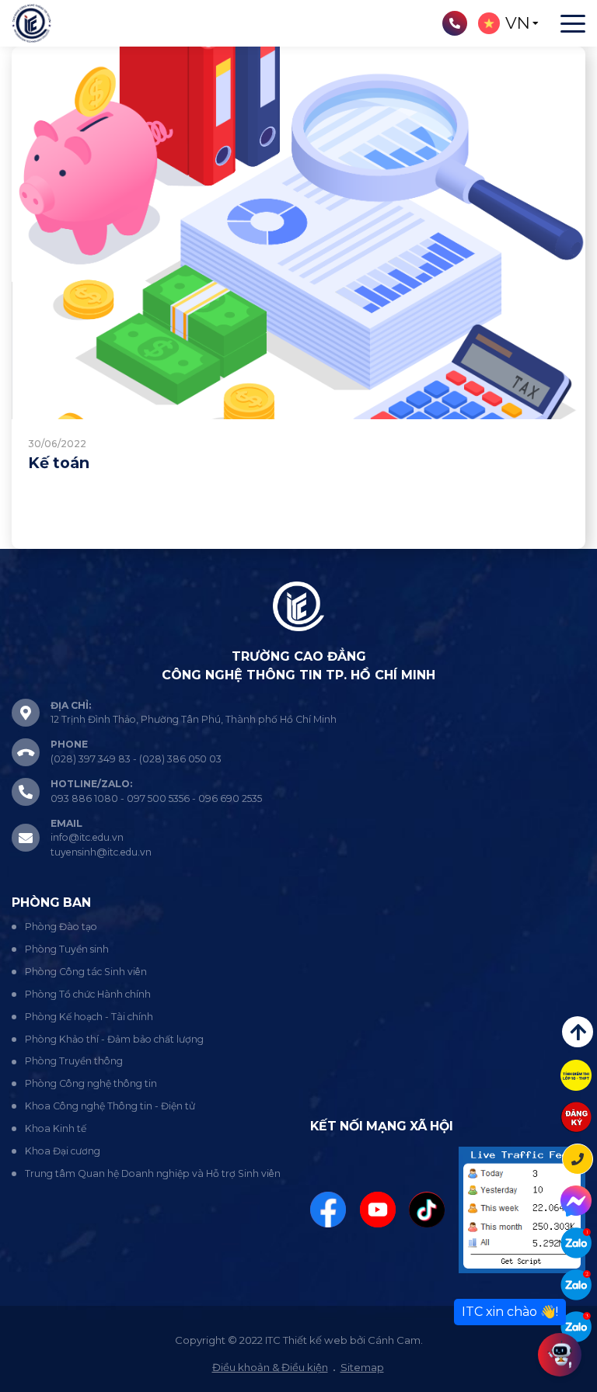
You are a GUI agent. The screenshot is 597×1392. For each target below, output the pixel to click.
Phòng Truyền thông (74, 1061)
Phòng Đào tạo (61, 926)
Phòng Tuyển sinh (67, 949)
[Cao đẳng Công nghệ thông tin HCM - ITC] (576, 1284)
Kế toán (58, 462)
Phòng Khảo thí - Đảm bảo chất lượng (114, 1039)
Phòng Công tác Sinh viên (86, 971)
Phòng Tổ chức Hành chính (88, 994)
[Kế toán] (298, 233)
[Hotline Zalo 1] (576, 1242)
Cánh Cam (394, 1340)
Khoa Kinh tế (55, 1128)
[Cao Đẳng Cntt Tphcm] (576, 1326)
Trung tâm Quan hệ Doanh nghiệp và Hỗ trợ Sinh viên (153, 1173)
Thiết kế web (315, 1340)
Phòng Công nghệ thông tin (91, 1083)
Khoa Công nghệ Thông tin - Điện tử (110, 1106)
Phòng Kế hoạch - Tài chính (89, 1016)
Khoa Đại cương (62, 1151)
